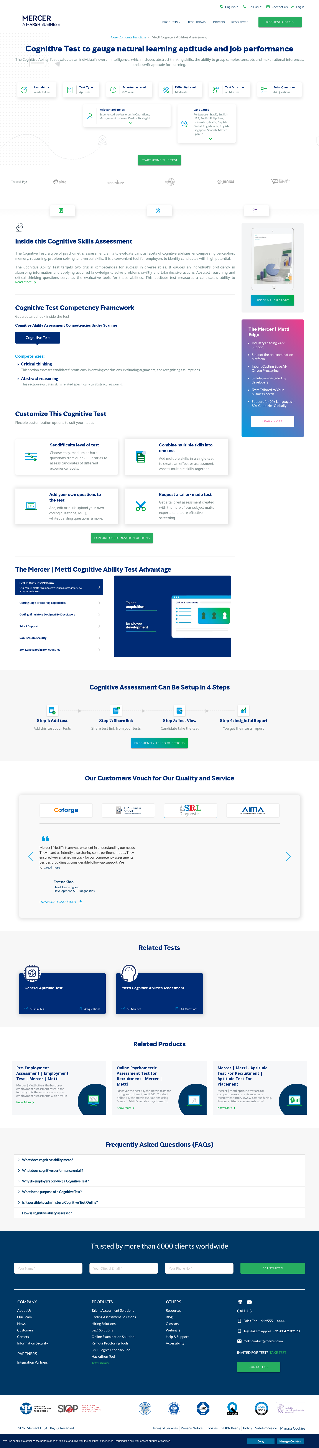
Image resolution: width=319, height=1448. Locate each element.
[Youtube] (249, 1302)
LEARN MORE (272, 421)
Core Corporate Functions (128, 37)
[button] (48, 1303)
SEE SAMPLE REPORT (273, 300)
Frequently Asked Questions (159, 743)
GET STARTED (273, 1268)
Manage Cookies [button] (290, 1441)
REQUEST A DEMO (280, 22)
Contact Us (258, 1367)
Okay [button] (261, 1441)
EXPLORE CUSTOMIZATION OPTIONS (122, 538)
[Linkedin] (240, 1302)
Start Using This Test (159, 160)
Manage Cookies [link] (292, 1428)
